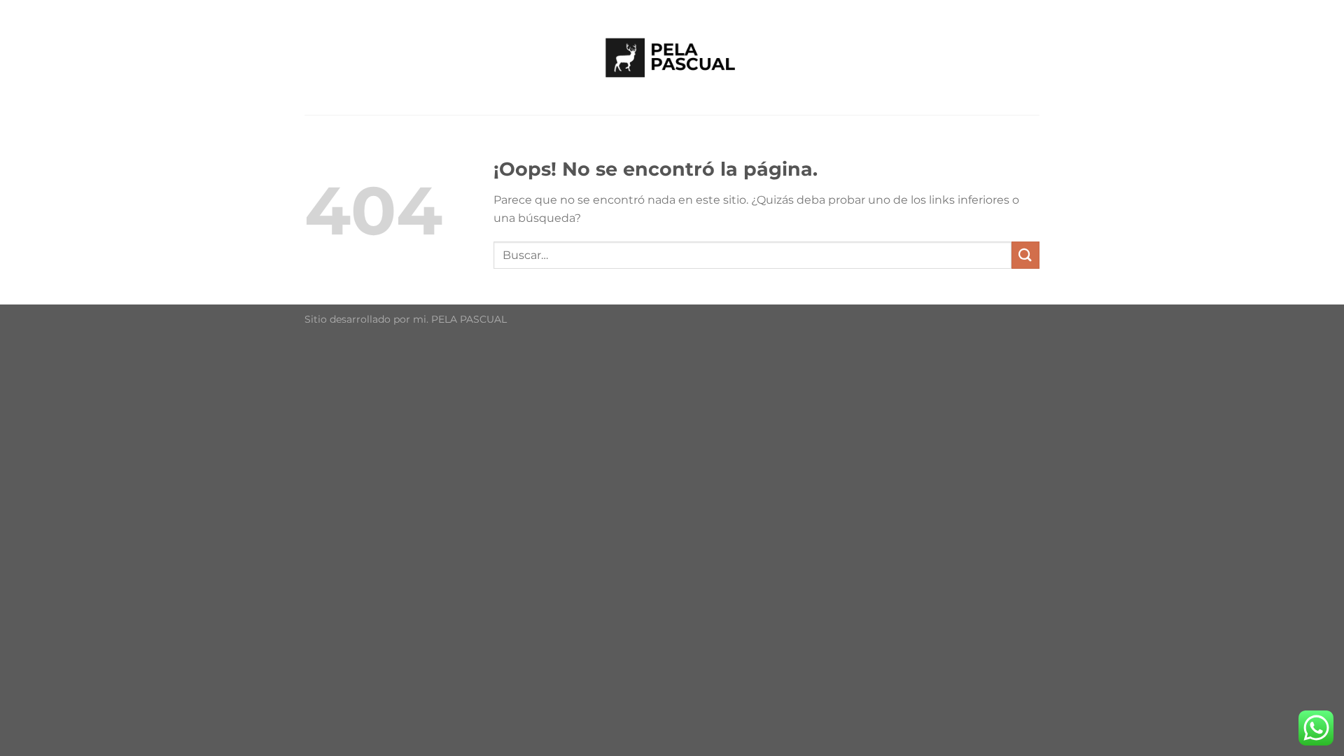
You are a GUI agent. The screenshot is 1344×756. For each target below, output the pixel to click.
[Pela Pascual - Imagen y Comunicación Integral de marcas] (672, 57)
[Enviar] (1025, 255)
